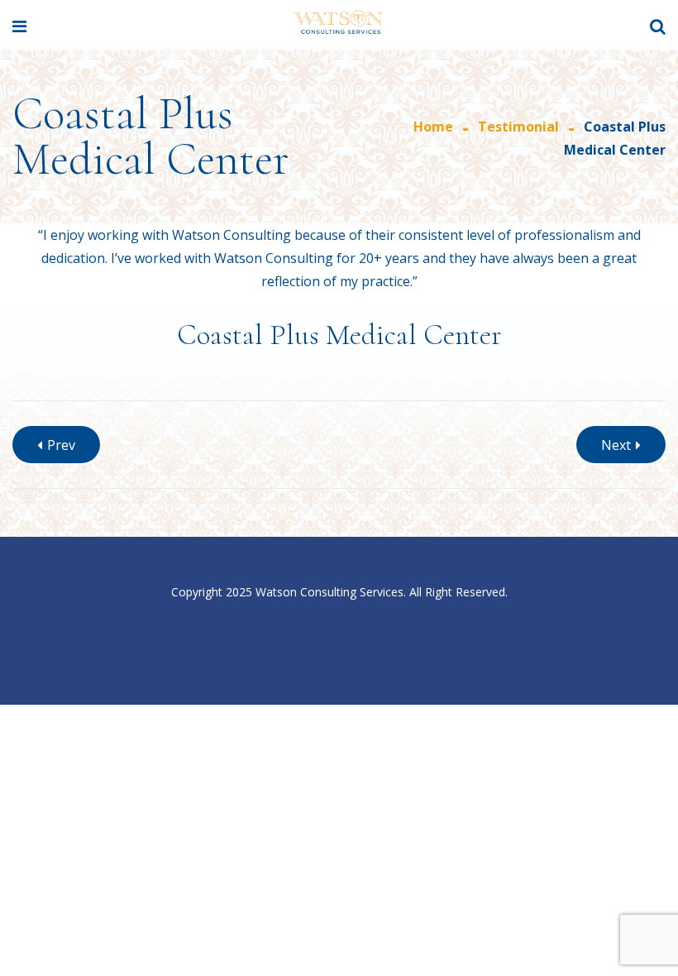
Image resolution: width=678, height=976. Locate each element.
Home (433, 126)
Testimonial (518, 126)
